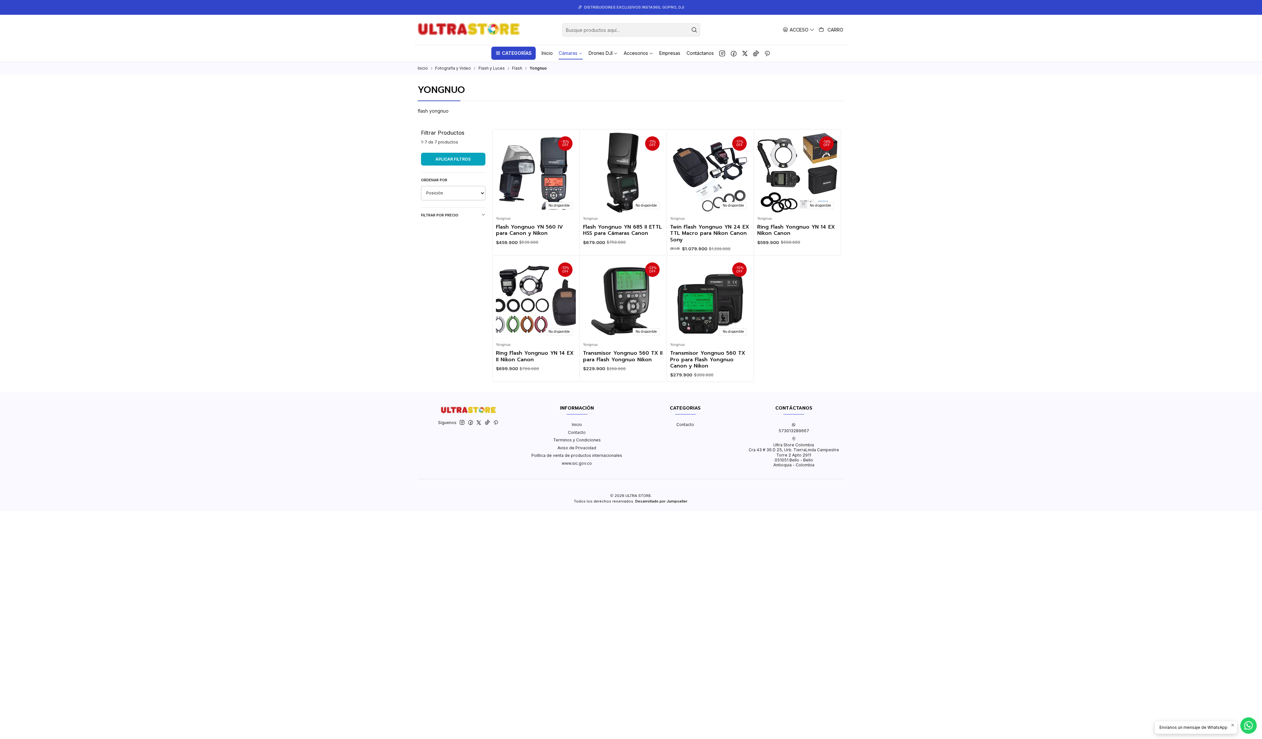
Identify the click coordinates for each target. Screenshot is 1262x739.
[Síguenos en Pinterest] (767, 53)
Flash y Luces (492, 68)
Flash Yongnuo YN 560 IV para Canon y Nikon (529, 230)
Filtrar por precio (439, 215)
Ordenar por (434, 180)
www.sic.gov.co (577, 463)
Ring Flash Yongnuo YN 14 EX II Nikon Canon (534, 356)
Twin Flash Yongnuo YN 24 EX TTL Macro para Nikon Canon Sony (709, 233)
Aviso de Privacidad (576, 447)
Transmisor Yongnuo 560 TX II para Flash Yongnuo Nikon (623, 356)
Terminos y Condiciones (577, 439)
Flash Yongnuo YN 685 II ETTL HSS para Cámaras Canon (622, 230)
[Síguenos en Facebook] (733, 53)
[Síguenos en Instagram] (722, 53)
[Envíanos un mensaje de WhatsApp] (1248, 725)
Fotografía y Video (453, 68)
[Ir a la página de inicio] (469, 30)
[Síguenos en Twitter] (744, 53)
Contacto (577, 432)
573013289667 (794, 430)
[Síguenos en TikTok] (756, 53)
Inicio (423, 68)
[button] (513, 53)
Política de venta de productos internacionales (576, 455)
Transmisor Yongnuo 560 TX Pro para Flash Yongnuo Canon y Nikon (707, 360)
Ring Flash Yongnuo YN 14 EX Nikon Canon (796, 230)
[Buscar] (694, 29)
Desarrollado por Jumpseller (661, 501)
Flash (517, 68)
